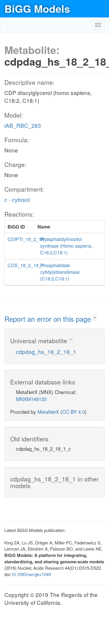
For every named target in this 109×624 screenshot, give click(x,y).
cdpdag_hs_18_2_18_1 (46, 351)
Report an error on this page (48, 319)
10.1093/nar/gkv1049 (31, 574)
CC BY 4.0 (73, 411)
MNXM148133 (31, 398)
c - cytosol (17, 199)
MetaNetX (48, 411)
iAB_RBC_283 (22, 125)
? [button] (95, 317)
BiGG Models (37, 8)
